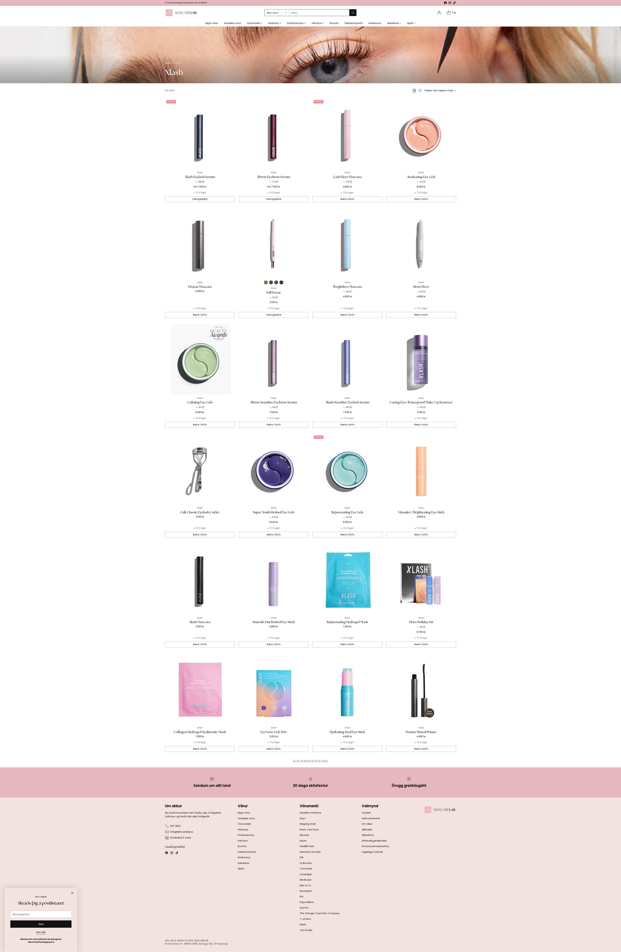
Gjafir (241, 868)
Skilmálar (367, 829)
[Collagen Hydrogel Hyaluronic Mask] (200, 689)
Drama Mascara (200, 287)
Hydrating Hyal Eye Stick (347, 732)
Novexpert (306, 891)
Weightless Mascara (347, 287)
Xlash (303, 924)
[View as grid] (414, 90)
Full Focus (274, 292)
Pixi (301, 896)
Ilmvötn (242, 846)
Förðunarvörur (246, 835)
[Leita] (352, 12)
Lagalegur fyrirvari (372, 852)
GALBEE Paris (307, 846)
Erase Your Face (309, 829)
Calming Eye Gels (200, 402)
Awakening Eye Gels (421, 177)
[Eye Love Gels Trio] (274, 689)
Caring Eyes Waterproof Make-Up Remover (421, 402)
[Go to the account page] (439, 13)
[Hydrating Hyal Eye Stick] (347, 689)
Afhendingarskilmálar (374, 840)
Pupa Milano (307, 902)
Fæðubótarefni (247, 852)
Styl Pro (304, 907)
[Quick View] (231, 103)
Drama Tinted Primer (421, 732)
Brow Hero (421, 287)
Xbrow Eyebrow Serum (273, 177)
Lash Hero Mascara (347, 177)
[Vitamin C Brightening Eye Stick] (421, 469)
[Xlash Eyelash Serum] (200, 134)
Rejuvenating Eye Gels (347, 512)
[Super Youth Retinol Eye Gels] (274, 469)
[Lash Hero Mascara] (347, 134)
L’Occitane (306, 868)
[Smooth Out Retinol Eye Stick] (274, 579)
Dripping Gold (308, 824)
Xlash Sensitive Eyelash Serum (347, 402)
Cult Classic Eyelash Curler (200, 512)
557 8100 (175, 826)
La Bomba (306, 863)
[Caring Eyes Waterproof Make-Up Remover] (421, 359)
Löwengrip (306, 874)
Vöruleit (366, 812)
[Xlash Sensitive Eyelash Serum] (347, 359)
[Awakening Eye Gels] (421, 134)
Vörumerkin (244, 824)
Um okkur (367, 824)
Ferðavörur (244, 857)
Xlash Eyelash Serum (200, 177)
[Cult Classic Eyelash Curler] (200, 469)
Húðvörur (243, 829)
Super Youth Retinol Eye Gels (273, 512)
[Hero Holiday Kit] (421, 579)
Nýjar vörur (244, 812)
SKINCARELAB (201, 940)
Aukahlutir (243, 863)
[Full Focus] (274, 244)
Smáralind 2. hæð (180, 837)
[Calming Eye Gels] (200, 359)
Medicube (305, 879)
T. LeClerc (305, 919)
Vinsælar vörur (246, 818)
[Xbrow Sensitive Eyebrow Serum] (274, 359)
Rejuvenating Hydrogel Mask (347, 622)
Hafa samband (371, 818)
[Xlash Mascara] (200, 579)
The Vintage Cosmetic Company (320, 913)
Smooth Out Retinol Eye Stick (273, 622)
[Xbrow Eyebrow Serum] (274, 134)
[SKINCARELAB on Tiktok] (454, 3)
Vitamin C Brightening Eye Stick (421, 512)
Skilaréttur (368, 835)
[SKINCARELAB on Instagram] (450, 3)
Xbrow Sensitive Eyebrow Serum (274, 402)
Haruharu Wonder (310, 852)
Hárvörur (243, 840)
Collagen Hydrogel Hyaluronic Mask (200, 732)
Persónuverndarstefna (375, 846)
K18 (301, 857)
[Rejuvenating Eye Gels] (347, 469)
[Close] (72, 893)
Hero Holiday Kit (421, 622)
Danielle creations (310, 812)
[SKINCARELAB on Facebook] (445, 3)
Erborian (304, 835)
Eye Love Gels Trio (274, 732)
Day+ (303, 818)
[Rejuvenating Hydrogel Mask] (347, 579)
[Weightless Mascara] (347, 244)
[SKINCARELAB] (181, 12)
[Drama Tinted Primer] (421, 689)
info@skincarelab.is (181, 831)
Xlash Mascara (199, 622)
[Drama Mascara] (200, 244)
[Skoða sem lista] (420, 90)
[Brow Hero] (421, 244)
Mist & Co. (306, 885)
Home (168, 63)
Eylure (303, 840)
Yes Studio (306, 930)
